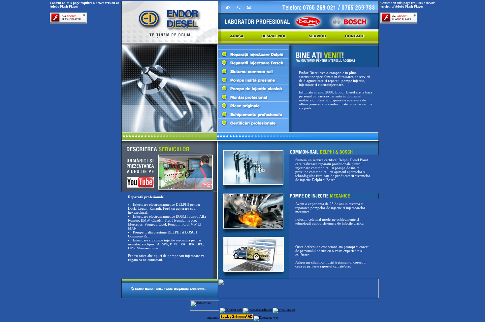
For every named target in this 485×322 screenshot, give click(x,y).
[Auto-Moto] (204, 309)
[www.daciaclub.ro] (257, 309)
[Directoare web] (266, 317)
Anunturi (213, 317)
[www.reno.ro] (284, 309)
